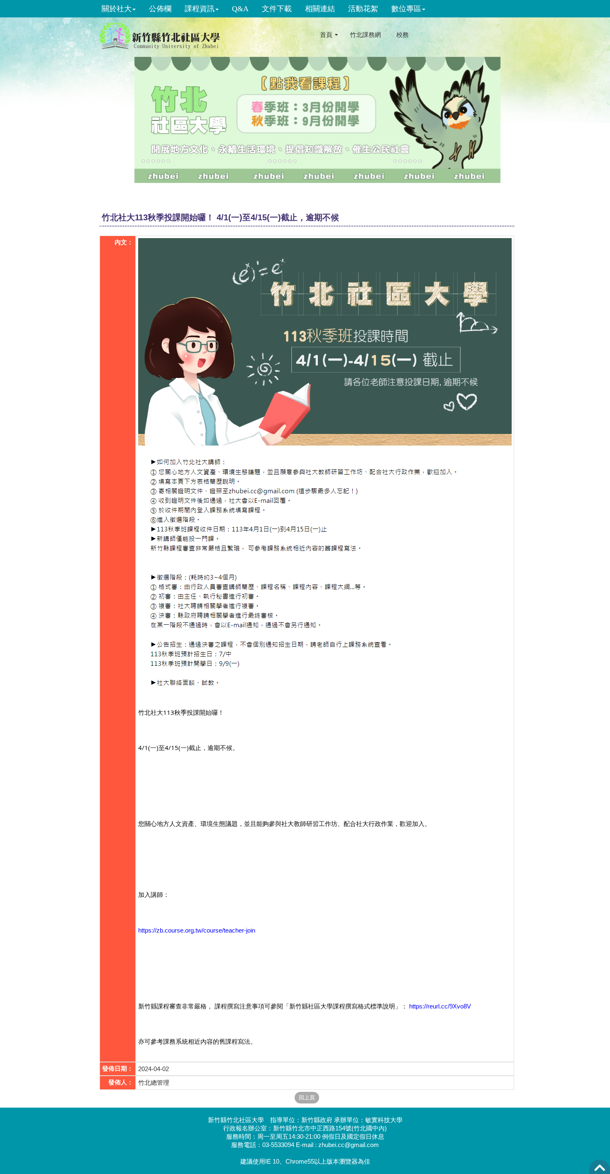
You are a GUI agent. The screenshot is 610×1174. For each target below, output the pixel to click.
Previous (61, 122)
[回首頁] (160, 34)
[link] (196, 923)
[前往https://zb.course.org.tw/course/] (317, 120)
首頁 (326, 35)
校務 (402, 35)
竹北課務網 (365, 35)
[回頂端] (599, 1170)
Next (574, 122)
